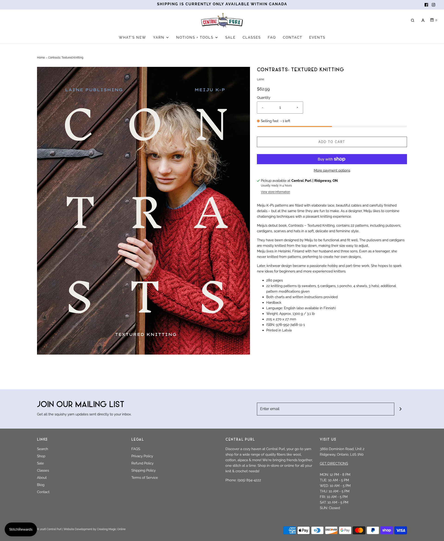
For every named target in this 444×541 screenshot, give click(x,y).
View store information (275, 192)
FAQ (272, 37)
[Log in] (423, 20)
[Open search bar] (412, 20)
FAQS (135, 449)
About (42, 478)
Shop (41, 456)
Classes (43, 470)
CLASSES (252, 37)
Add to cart (331, 142)
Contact (43, 492)
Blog (40, 485)
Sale (40, 463)
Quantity (263, 98)
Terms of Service (144, 478)
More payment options (332, 170)
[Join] (400, 409)
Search (42, 449)
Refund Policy (142, 463)
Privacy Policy (142, 456)
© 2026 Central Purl (49, 529)
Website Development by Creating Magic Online (95, 529)
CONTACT (292, 37)
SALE (230, 37)
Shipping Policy (143, 470)
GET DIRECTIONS (334, 463)
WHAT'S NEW (132, 37)
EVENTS (317, 37)
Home (41, 57)
